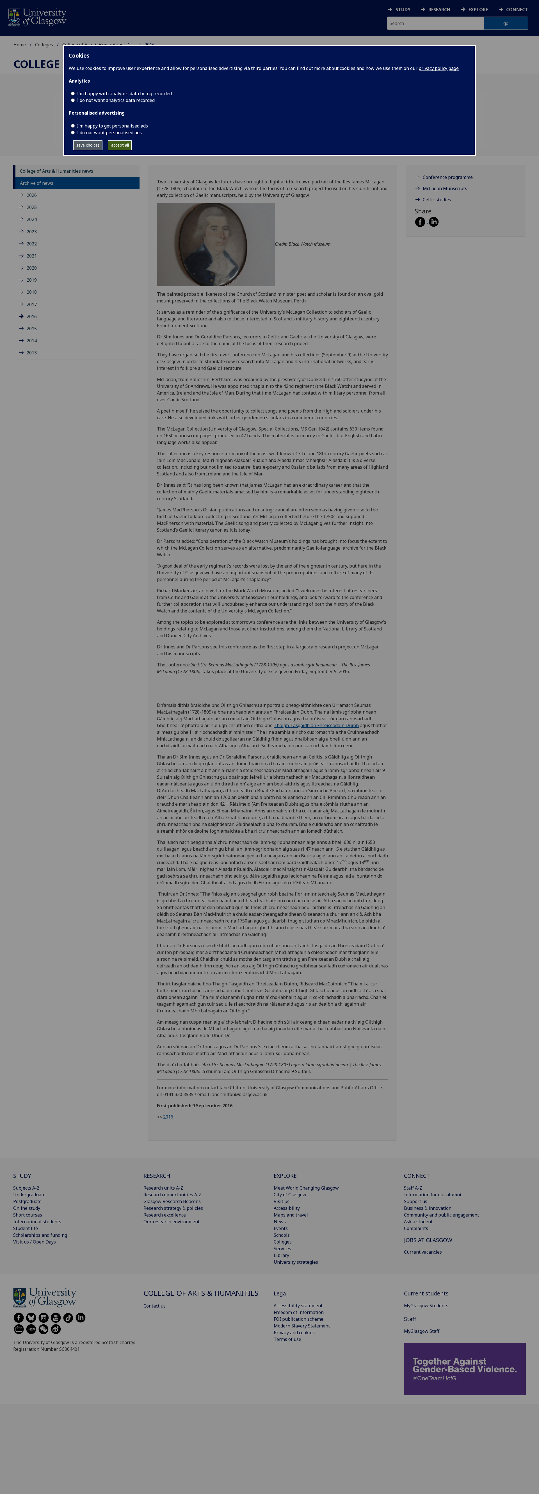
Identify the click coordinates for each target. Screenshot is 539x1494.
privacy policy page (439, 68)
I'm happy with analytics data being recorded (124, 93)
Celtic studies (437, 200)
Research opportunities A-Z (172, 1195)
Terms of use (287, 1339)
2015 (32, 328)
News (280, 1222)
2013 (32, 353)
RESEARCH (156, 1175)
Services (282, 1248)
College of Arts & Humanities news (56, 171)
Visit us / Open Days (34, 1242)
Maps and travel (291, 1215)
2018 (32, 292)
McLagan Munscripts (445, 188)
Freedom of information (299, 1312)
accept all (120, 145)
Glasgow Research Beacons (172, 1201)
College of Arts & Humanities (201, 1293)
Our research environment (171, 1222)
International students (37, 1222)
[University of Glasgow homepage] (37, 16)
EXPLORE (285, 1175)
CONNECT (417, 1175)
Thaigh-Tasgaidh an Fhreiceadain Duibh (316, 725)
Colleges (44, 45)
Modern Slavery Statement (302, 1326)
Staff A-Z (413, 1188)
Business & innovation (427, 1208)
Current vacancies (423, 1252)
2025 (32, 207)
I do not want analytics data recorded (116, 100)
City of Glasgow (290, 1195)
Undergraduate (29, 1195)
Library (281, 1255)
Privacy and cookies (294, 1332)
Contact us (154, 1306)
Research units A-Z (163, 1188)
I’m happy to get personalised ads (112, 126)
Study (403, 9)
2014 (32, 341)
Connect (517, 9)
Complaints (416, 1228)
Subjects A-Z (26, 1188)
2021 (32, 256)
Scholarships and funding (40, 1235)
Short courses (27, 1215)
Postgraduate (27, 1201)
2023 (32, 232)
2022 (32, 244)
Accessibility (287, 1208)
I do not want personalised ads (109, 132)
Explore (478, 9)
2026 (32, 195)
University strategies (296, 1262)
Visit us (281, 1201)
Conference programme (448, 177)
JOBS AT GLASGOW (428, 1240)
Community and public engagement (441, 1215)
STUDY (22, 1175)
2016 (32, 316)
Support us (415, 1201)
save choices (88, 145)
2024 (32, 219)
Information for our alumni (432, 1195)
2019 (32, 280)
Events (281, 1228)
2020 (32, 268)
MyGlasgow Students (426, 1305)
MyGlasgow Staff (421, 1331)
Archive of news (36, 183)
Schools (282, 1235)
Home (19, 45)
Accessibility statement (298, 1305)
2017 (32, 304)
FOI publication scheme (298, 1319)
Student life (25, 1228)
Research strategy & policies (173, 1208)
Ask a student (418, 1222)
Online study (26, 1208)
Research (439, 9)
